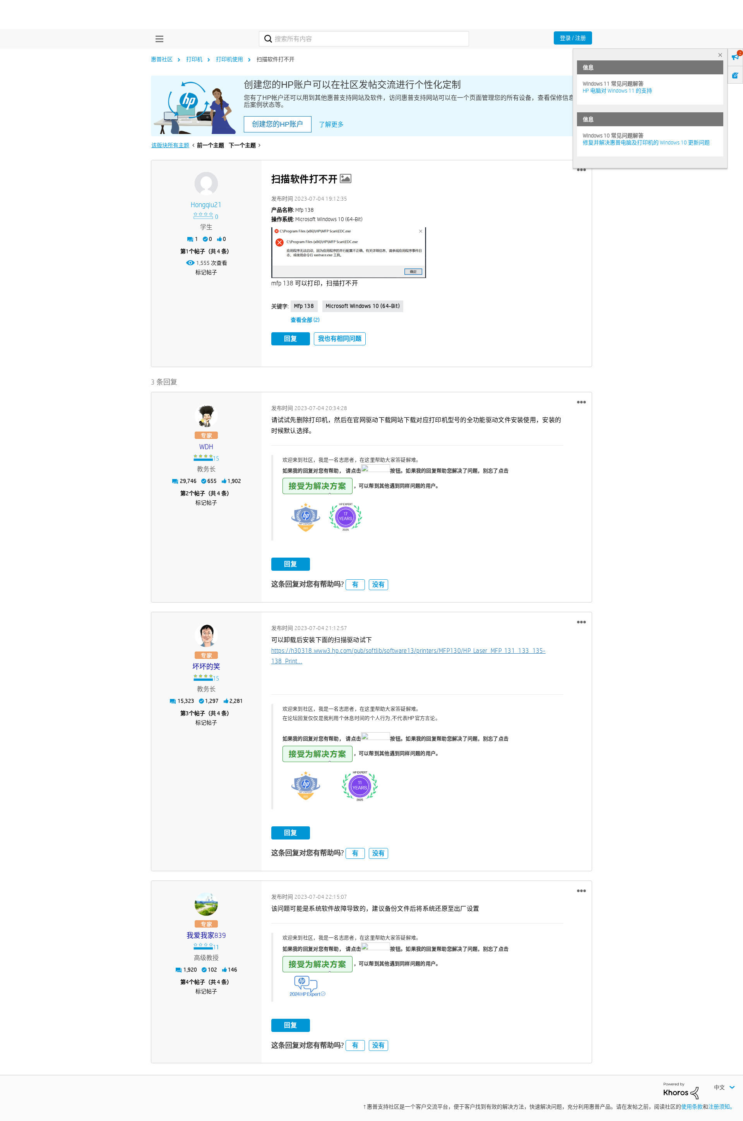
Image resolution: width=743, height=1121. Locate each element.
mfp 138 (304, 305)
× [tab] (720, 55)
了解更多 (331, 124)
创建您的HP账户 (277, 124)
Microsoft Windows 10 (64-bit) (363, 305)
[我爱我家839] (206, 904)
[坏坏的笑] (206, 635)
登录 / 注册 (573, 37)
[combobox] (364, 38)
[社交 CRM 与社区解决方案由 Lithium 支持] (681, 1090)
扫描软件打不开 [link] (275, 59)
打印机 (194, 59)
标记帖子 (206, 272)
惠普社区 (162, 59)
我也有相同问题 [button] (339, 339)
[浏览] (157, 38)
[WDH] (206, 415)
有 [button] (355, 584)
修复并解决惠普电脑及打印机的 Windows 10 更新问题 (646, 142)
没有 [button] (378, 584)
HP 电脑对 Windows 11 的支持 (617, 90)
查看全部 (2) (305, 319)
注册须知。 (721, 1106)
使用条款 (692, 1106)
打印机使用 (229, 59)
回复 (290, 339)
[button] (581, 170)
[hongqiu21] (206, 183)
